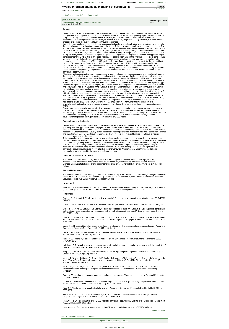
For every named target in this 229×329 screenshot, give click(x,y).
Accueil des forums (68, 2)
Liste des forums (67, 15)
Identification (143, 2)
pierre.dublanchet (76, 10)
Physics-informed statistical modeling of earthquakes (81, 22)
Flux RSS (124, 321)
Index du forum (80, 15)
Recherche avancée (159, 8)
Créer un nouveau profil (159, 2)
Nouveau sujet (93, 15)
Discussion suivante (68, 316)
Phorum (121, 327)
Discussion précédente (86, 316)
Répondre (156, 310)
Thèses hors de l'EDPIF (86, 2)
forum (109, 327)
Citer (163, 310)
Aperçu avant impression (109, 321)
